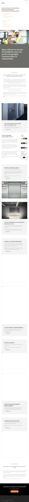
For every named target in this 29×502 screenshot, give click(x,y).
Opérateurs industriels (5, 24)
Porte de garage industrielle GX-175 (7, 13)
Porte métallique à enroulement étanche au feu (8, 16)
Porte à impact (4, 21)
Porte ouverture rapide (5, 17)
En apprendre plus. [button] (6, 62)
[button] (6, 26)
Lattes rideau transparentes (6, 20)
